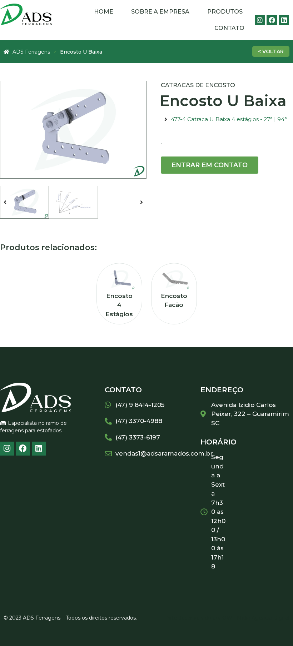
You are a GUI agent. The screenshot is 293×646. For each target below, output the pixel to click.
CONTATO (229, 28)
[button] (5, 202)
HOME (103, 11)
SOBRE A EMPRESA (160, 11)
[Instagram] (260, 20)
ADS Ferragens (31, 52)
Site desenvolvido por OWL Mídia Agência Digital (228, 618)
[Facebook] (272, 20)
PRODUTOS (225, 11)
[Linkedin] (284, 20)
